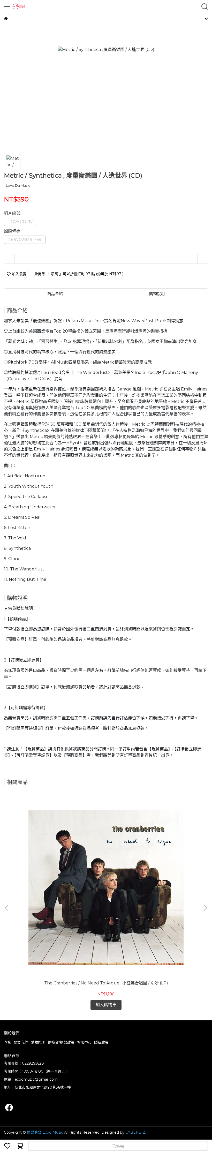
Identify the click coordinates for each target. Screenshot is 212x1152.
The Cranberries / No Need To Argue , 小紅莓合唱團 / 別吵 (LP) (106, 983)
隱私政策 (101, 1042)
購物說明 (38, 1042)
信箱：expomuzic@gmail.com (31, 1079)
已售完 (118, 1146)
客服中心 (84, 1042)
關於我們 (21, 1042)
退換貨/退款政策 (61, 1042)
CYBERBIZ (135, 1132)
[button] (205, 908)
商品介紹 (55, 293)
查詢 (7, 1042)
